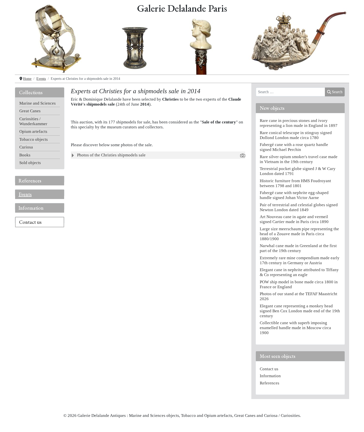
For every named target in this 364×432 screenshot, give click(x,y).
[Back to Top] (355, 423)
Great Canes (30, 111)
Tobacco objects (33, 139)
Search (337, 92)
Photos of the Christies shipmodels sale (111, 155)
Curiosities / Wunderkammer (33, 121)
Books (24, 155)
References (30, 180)
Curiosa (26, 147)
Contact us (30, 222)
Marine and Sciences (37, 103)
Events (25, 194)
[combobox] (290, 91)
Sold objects (30, 162)
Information (31, 208)
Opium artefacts (33, 131)
